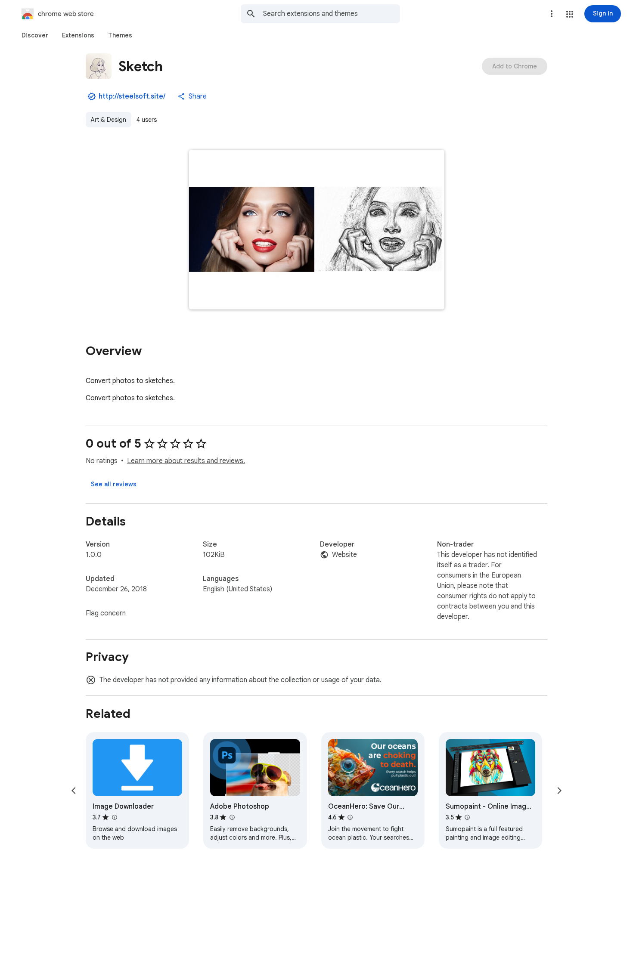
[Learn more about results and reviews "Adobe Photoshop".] (231, 817)
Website (344, 554)
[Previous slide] (73, 790)
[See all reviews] (114, 484)
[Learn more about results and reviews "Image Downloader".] (114, 817)
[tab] (35, 35)
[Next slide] (559, 790)
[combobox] (331, 14)
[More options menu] (551, 13)
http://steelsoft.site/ (132, 96)
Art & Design (108, 120)
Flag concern (106, 613)
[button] (569, 14)
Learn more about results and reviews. (186, 461)
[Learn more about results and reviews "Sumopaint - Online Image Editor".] (467, 817)
